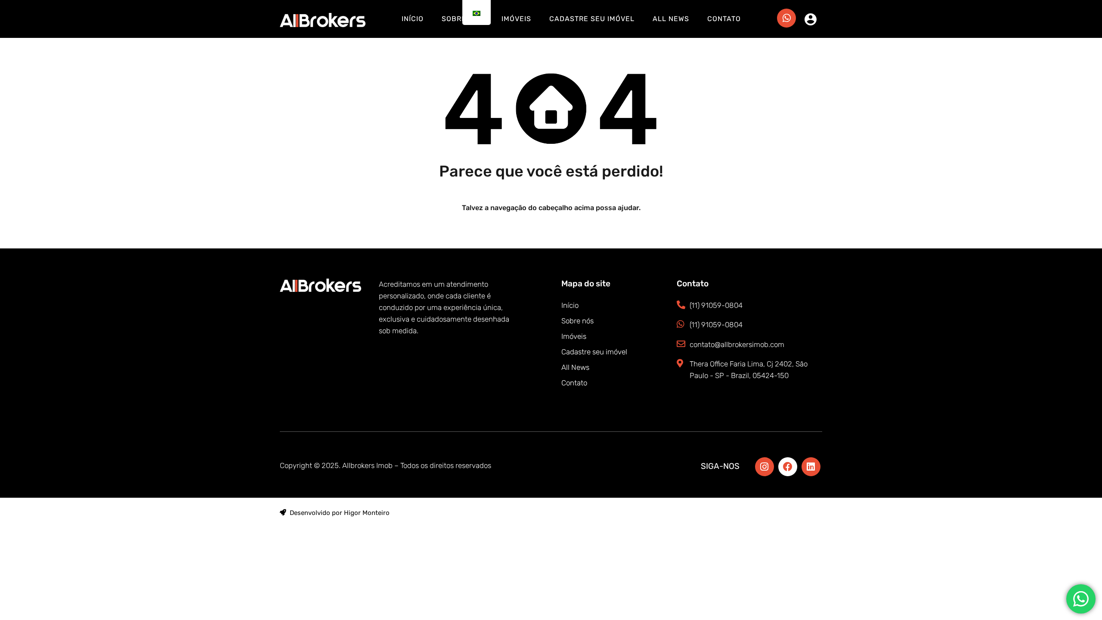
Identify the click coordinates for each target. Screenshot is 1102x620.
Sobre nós (577, 320)
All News (671, 19)
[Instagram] (764, 466)
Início (413, 19)
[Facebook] (787, 466)
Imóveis (516, 19)
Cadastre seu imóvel (592, 19)
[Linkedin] (811, 466)
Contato (724, 19)
